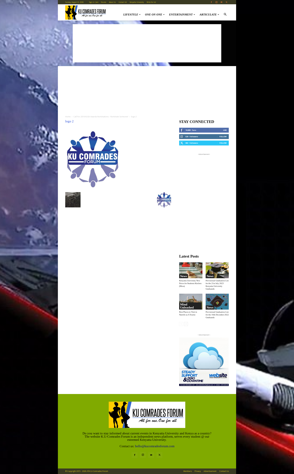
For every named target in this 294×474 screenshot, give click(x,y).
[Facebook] (211, 2)
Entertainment (181, 14)
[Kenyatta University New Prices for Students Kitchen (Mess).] (190, 270)
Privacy (198, 471)
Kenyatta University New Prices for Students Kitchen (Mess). (190, 283)
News (183, 276)
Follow (223, 136)
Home (68, 116)
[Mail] (221, 2)
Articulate (208, 14)
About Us (112, 2)
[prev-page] (181, 324)
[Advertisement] (147, 43)
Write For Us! (151, 2)
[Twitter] (226, 2)
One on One (153, 14)
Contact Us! (123, 2)
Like (225, 130)
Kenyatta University (137, 2)
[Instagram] (216, 2)
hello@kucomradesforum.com (154, 446)
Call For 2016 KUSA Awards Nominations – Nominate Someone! (101, 116)
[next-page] (186, 324)
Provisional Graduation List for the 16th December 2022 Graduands (217, 315)
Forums (103, 2)
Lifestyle (130, 14)
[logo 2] (93, 189)
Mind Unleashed (187, 306)
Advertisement (210, 471)
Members (187, 471)
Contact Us (224, 471)
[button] (225, 14)
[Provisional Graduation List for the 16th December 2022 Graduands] (217, 302)
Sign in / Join (93, 2)
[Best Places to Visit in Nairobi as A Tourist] (190, 302)
